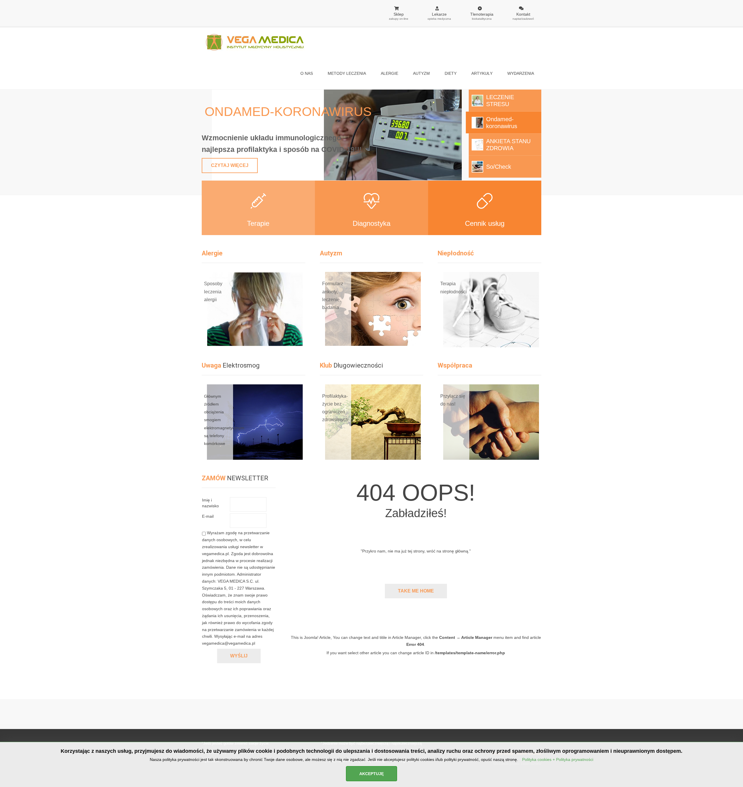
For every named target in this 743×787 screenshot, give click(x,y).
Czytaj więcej (229, 165)
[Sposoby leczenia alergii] (205, 275)
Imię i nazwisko (210, 503)
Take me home (416, 590)
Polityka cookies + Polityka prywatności (557, 759)
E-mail (208, 516)
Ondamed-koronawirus (288, 111)
